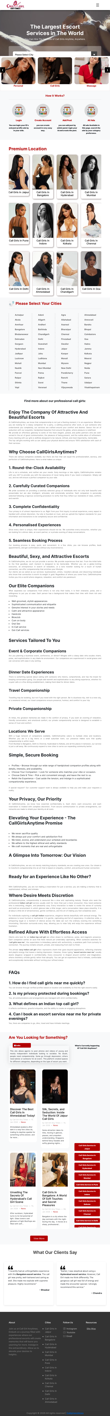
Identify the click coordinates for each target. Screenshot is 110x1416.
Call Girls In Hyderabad (67, 194)
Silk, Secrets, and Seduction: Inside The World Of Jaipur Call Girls (55, 1114)
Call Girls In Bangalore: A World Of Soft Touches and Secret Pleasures (54, 1199)
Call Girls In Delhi (18, 288)
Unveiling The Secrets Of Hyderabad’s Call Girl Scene (21, 1197)
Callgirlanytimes (75, 1413)
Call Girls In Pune (19, 240)
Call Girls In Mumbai (91, 194)
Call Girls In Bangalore (42, 194)
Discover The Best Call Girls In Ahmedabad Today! (22, 1112)
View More (39, 1238)
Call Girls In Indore (42, 242)
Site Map (91, 1328)
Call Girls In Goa (91, 288)
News (23, 1122)
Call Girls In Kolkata (67, 242)
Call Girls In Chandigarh (67, 290)
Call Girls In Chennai (91, 242)
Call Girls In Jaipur (18, 192)
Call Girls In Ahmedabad (43, 290)
